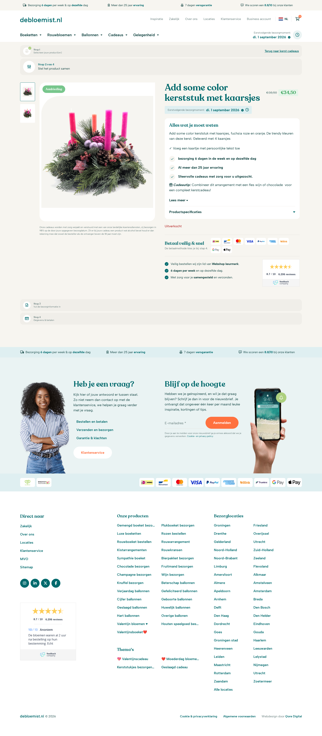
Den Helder (262, 616)
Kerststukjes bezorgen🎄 (136, 667)
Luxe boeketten (129, 534)
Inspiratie (156, 19)
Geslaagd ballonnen (132, 607)
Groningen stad (226, 640)
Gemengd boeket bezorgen (136, 525)
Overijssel (261, 534)
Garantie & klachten (91, 438)
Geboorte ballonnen (176, 599)
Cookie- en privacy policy (200, 436)
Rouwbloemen (59, 35)
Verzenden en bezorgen (94, 430)
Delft (217, 607)
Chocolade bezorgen (133, 566)
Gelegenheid (144, 35)
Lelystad (259, 657)
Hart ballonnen (128, 616)
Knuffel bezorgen (130, 583)
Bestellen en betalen (92, 422)
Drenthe (220, 534)
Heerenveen (223, 648)
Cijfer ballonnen (129, 599)
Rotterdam (222, 673)
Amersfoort (223, 575)
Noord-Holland (225, 550)
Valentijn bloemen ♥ (132, 624)
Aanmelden (222, 423)
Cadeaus (115, 35)
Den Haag (221, 616)
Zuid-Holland (263, 550)
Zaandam (221, 681)
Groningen (222, 525)
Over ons (191, 19)
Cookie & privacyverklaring (198, 716)
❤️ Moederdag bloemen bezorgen (180, 659)
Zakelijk (174, 19)
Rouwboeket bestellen (134, 542)
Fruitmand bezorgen (177, 566)
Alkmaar (259, 575)
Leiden (219, 657)
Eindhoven (261, 624)
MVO (24, 559)
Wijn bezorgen (172, 575)
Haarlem (259, 640)
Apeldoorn (222, 591)
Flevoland (260, 566)
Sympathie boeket (131, 558)
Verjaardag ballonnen (133, 591)
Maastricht (222, 665)
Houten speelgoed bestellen (180, 624)
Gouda (258, 632)
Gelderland (222, 542)
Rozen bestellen (173, 534)
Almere (219, 583)
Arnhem (220, 599)
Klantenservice (231, 19)
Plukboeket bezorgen (177, 525)
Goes (218, 632)
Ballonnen (90, 35)
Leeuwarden (262, 648)
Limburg (220, 566)
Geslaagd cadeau (174, 667)
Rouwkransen (171, 550)
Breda (258, 599)
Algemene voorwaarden (239, 716)
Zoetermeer (262, 681)
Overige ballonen (174, 616)
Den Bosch (261, 607)
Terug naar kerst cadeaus (282, 51)
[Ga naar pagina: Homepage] (41, 20)
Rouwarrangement (175, 542)
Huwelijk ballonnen (175, 607)
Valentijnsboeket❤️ (132, 632)
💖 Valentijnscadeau (132, 659)
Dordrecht (222, 624)
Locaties (209, 19)
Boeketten (28, 35)
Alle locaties (223, 689)
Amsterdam (262, 591)
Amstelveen (262, 583)
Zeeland (259, 558)
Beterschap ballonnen (178, 583)
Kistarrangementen (132, 550)
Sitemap (26, 567)
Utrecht (259, 542)
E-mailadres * (175, 423)
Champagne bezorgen (134, 575)
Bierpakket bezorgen (177, 558)
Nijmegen (260, 665)
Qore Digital (293, 716)
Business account (259, 19)
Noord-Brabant (226, 558)
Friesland (260, 525)
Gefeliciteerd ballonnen (179, 591)
